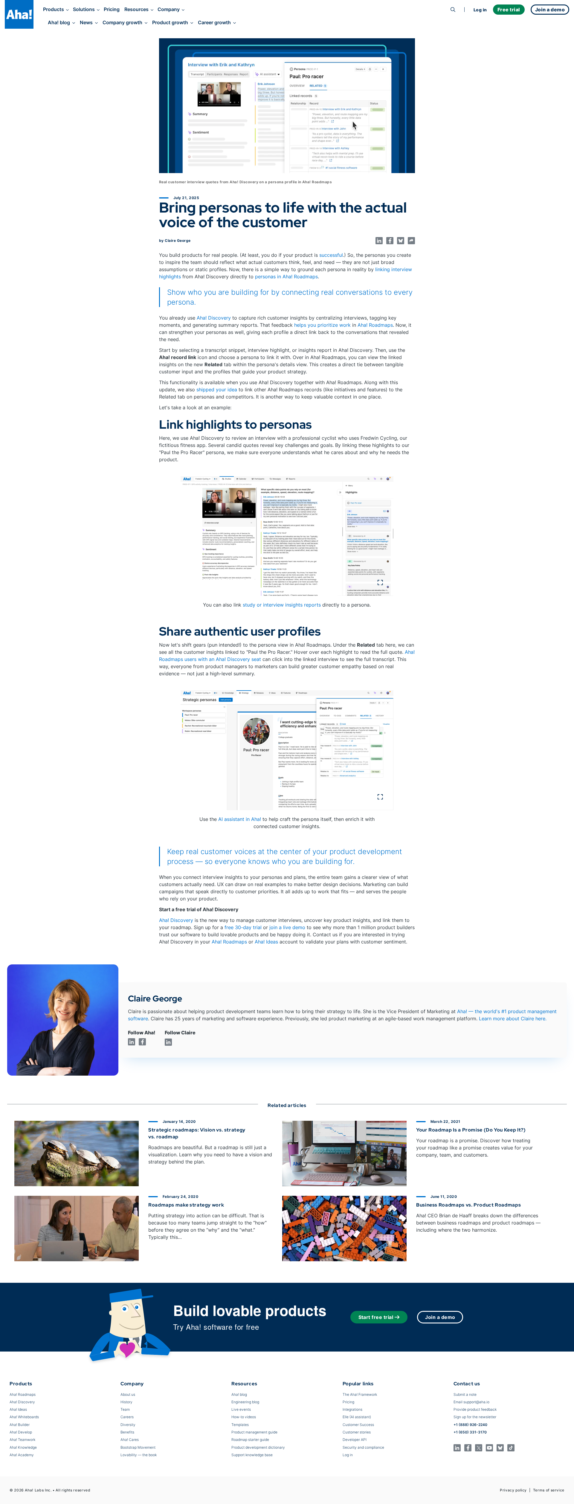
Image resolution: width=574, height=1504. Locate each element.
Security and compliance (363, 1447)
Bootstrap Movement (137, 1447)
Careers (127, 1417)
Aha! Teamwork (22, 1439)
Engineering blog (245, 1402)
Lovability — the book (138, 1455)
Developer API (355, 1439)
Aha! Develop (21, 1432)
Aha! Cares (129, 1439)
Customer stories (357, 1432)
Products (53, 9)
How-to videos (243, 1417)
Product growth (170, 22)
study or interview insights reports (282, 605)
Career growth (214, 22)
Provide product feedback (475, 1409)
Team (125, 1409)
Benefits (127, 1432)
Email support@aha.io (471, 1402)
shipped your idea (216, 390)
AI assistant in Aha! (239, 819)
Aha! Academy (22, 1455)
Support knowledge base (252, 1455)
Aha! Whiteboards (24, 1417)
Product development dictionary (258, 1447)
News (86, 22)
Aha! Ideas (266, 942)
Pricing (112, 9)
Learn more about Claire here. (512, 1019)
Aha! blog (59, 22)
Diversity (127, 1424)
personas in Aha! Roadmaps (286, 277)
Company (169, 9)
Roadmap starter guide (250, 1439)
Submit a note (465, 1394)
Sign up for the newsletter (475, 1417)
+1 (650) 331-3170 (470, 1432)
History (126, 1402)
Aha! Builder (20, 1424)
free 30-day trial (243, 927)
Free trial (508, 10)
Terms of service (548, 1490)
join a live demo (287, 927)
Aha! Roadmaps (375, 325)
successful (331, 255)
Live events (241, 1409)
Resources (136, 9)
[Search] (453, 9)
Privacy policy (513, 1490)
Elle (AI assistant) (357, 1417)
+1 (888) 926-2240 (470, 1424)
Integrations (352, 1409)
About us (127, 1394)
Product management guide (254, 1432)
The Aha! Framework (360, 1394)
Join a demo (440, 1317)
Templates (240, 1424)
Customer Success (358, 1424)
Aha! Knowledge (23, 1447)
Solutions (84, 9)
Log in (480, 9)
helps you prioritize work (322, 325)
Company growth (122, 22)
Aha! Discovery (214, 318)
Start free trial (375, 1317)
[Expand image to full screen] (287, 536)
